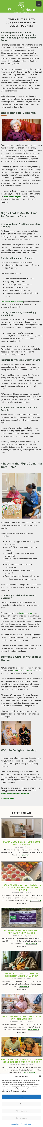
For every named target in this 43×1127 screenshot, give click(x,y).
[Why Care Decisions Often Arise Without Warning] (21, 1003)
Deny (21, 1104)
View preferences (21, 1111)
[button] (40, 1076)
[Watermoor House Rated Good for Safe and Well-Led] (21, 917)
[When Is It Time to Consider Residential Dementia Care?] (21, 960)
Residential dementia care (12, 302)
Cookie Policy (15, 1124)
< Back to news (7, 799)
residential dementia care (23, 671)
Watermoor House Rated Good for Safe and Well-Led (21, 931)
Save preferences (21, 1118)
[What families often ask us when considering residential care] (21, 1046)
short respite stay (25, 613)
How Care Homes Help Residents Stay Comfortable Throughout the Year (21, 887)
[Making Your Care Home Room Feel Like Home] (21, 829)
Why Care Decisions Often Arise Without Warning (21, 1017)
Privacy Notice (26, 1124)
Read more (26, 855)
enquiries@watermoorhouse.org (15, 793)
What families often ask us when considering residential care (21, 1060)
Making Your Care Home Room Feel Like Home (21, 843)
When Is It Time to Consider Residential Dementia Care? (21, 974)
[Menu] (39, 4)
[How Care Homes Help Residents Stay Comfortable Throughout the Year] (21, 872)
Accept (21, 1097)
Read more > (21, 858)
